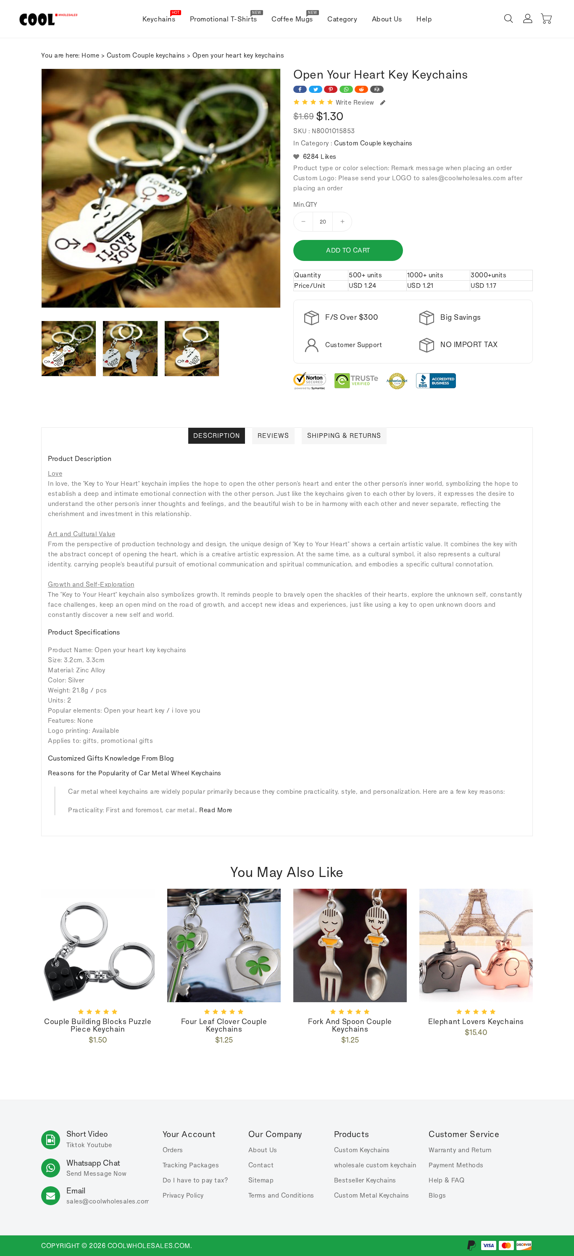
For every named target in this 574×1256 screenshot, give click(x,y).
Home (90, 55)
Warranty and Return (460, 1149)
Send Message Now (96, 1173)
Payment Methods (456, 1165)
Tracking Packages (191, 1165)
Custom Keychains (362, 1149)
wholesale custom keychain (375, 1165)
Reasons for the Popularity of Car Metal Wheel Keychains (134, 773)
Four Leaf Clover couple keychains (224, 1025)
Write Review (357, 102)
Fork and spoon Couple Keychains (350, 1025)
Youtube (99, 1144)
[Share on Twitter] (315, 89)
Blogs (437, 1195)
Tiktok (75, 1144)
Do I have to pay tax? (195, 1180)
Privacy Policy (183, 1195)
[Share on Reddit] (361, 89)
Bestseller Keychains (365, 1180)
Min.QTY (305, 205)
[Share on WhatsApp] (346, 89)
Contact (261, 1165)
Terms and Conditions (281, 1195)
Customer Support (353, 344)
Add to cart (348, 250)
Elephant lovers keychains (476, 1021)
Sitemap (261, 1180)
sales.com (108, 1201)
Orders (173, 1149)
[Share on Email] (377, 89)
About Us (262, 1149)
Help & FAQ (446, 1180)
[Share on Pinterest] (330, 89)
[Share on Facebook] (300, 89)
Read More (215, 810)
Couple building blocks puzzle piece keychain (97, 1025)
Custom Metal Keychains (371, 1195)
